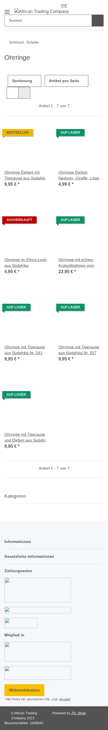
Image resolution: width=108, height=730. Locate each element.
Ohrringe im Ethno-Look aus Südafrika (25, 262)
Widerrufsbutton (24, 690)
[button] (81, 6)
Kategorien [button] (15, 496)
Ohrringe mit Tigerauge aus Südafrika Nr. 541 (24, 350)
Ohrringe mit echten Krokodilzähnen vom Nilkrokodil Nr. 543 (76, 262)
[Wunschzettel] (90, 6)
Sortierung (22, 81)
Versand (64, 699)
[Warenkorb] (99, 6)
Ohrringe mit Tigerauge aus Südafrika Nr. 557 (78, 350)
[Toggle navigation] (7, 9)
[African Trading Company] (41, 11)
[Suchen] (98, 20)
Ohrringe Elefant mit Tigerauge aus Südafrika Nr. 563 (25, 175)
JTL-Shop (78, 713)
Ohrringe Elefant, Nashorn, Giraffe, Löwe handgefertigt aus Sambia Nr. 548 (81, 175)
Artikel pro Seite (64, 81)
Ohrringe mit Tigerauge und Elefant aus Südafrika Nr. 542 (27, 437)
